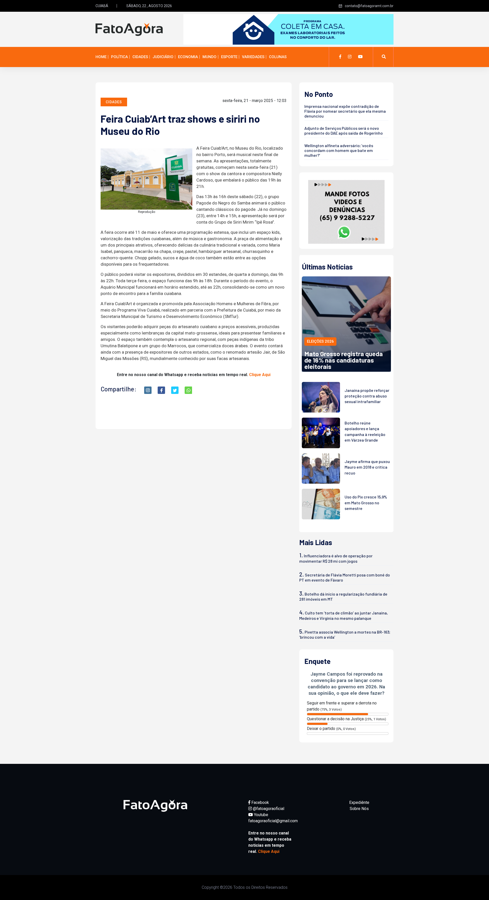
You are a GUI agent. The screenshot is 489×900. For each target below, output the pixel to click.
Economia (188, 57)
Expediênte (359, 802)
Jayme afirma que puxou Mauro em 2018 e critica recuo (367, 467)
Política (119, 57)
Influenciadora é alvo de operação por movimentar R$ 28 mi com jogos (336, 558)
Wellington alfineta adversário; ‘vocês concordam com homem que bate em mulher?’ (338, 150)
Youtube (260, 814)
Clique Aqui (259, 374)
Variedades (253, 57)
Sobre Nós (359, 808)
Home (101, 57)
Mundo (209, 57)
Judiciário (163, 57)
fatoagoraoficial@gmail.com (273, 820)
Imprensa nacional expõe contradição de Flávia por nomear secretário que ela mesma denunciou (345, 111)
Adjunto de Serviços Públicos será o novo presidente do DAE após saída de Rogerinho (343, 130)
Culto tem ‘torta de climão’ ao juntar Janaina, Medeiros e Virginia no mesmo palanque (343, 615)
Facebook (259, 802)
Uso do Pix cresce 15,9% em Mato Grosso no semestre (366, 502)
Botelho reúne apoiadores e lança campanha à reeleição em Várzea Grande (365, 431)
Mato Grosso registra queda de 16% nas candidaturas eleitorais (343, 360)
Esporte (229, 57)
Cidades (140, 57)
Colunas (278, 57)
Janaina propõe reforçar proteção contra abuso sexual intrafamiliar (367, 396)
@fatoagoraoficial (268, 808)
